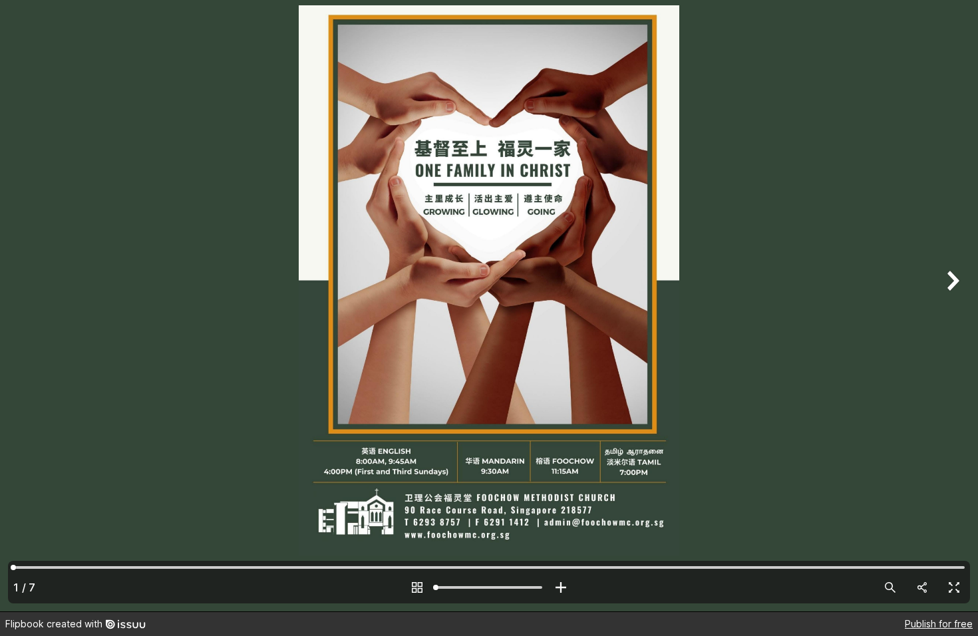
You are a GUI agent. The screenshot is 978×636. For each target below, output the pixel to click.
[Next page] (951, 305)
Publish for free (939, 623)
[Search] (890, 587)
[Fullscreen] (954, 587)
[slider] (489, 587)
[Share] (922, 587)
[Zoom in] (561, 587)
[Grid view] (417, 587)
